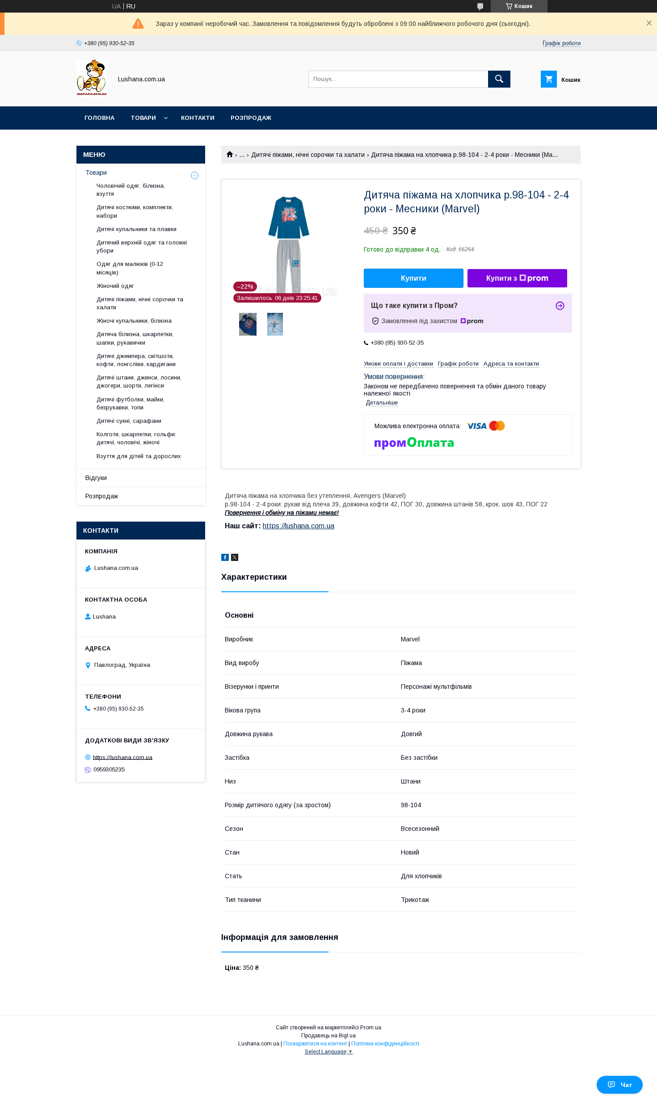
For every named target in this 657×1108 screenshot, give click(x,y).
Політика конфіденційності (385, 1044)
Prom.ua (370, 1027)
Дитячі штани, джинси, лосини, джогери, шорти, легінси (139, 381)
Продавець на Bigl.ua (328, 1035)
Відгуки (96, 477)
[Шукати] (499, 79)
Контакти (198, 117)
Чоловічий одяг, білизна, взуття (131, 189)
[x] (234, 558)
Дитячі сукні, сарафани (129, 420)
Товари (143, 117)
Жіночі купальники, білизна (134, 320)
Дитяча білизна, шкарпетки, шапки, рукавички (135, 338)
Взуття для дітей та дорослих (139, 456)
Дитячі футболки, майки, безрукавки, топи (130, 403)
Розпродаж (251, 117)
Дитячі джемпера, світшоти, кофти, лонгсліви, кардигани (136, 360)
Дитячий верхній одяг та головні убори (142, 246)
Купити (413, 278)
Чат (626, 1084)
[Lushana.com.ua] (91, 94)
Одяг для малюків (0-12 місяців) (130, 268)
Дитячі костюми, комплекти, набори (135, 211)
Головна (99, 117)
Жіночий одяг (115, 285)
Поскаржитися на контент (315, 1044)
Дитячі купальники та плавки (137, 229)
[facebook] (225, 558)
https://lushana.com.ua (298, 526)
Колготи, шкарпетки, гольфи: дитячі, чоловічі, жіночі (136, 438)
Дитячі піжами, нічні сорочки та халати (308, 154)
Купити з (501, 278)
